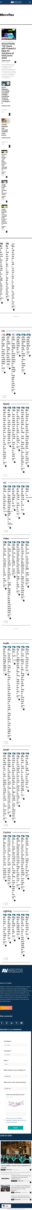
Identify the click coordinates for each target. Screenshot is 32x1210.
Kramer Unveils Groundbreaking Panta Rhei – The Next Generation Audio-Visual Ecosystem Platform (22, 438)
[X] (16, 1023)
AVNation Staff (6, 60)
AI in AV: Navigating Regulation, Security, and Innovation (8, 349)
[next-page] (5, 397)
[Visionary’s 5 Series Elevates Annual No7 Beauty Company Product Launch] (5, 1198)
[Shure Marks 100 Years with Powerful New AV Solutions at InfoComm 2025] (9, 34)
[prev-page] (2, 397)
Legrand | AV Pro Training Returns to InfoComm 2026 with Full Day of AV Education (18, 778)
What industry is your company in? (15, 1070)
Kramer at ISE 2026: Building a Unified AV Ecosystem (27, 770)
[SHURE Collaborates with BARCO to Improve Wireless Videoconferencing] (7, 243)
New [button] (7, 1097)
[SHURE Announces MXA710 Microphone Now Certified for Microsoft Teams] (1, 243)
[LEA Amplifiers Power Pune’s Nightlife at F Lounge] (16, 1152)
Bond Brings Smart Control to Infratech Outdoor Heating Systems (4, 857)
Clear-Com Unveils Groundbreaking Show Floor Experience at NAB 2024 (18, 671)
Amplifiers (3, 1169)
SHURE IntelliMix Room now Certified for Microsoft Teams (4, 189)
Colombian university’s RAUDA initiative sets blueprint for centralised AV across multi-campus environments (4, 786)
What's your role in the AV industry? (15, 1082)
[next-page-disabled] (7, 475)
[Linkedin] (11, 1023)
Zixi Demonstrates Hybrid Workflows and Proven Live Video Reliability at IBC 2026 (18, 567)
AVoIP (13, 1199)
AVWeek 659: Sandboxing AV (28, 344)
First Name (7, 1041)
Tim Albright (22, 795)
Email (5, 1060)
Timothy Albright (3, 368)
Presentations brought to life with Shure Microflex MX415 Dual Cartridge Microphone (4, 162)
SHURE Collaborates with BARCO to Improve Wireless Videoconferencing (7, 270)
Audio (13, 1192)
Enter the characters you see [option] (15, 1094)
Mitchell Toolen (18, 352)
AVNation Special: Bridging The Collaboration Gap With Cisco (9, 505)
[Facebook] (1, 1023)
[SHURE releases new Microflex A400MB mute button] (6, 120)
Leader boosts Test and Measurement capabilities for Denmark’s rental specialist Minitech (21, 1177)
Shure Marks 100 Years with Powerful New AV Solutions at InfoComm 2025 (9, 51)
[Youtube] (21, 1023)
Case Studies (14, 1180)
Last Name (7, 1051)
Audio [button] (11, 1097)
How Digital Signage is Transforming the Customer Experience (3, 351)
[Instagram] (6, 1023)
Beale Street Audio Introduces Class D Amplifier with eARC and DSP (27, 563)
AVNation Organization (10, 524)
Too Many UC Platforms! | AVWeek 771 (4, 499)
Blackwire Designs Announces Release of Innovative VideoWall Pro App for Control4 (18, 860)
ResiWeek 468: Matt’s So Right (13, 925)
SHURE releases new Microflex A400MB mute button (5, 130)
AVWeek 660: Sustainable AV (18, 344)
